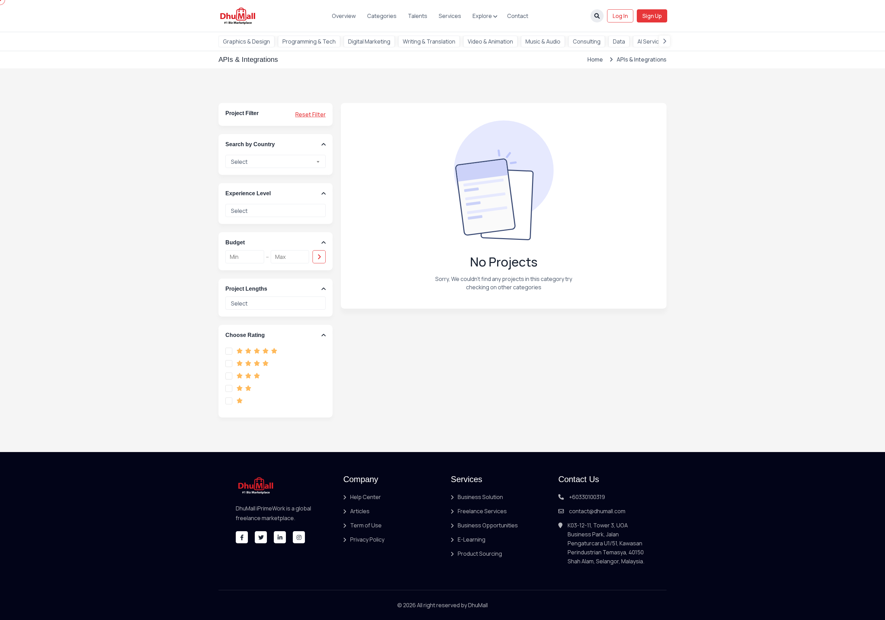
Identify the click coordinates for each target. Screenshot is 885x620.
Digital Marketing (369, 41)
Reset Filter (310, 114)
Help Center (365, 497)
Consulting (586, 41)
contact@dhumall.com (597, 511)
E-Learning (471, 539)
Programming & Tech (309, 41)
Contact (517, 16)
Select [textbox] (239, 162)
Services (450, 16)
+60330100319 (587, 497)
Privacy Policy (367, 539)
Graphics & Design (246, 41)
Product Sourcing (480, 553)
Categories (382, 16)
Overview (344, 16)
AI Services (651, 41)
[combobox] (275, 161)
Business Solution (480, 497)
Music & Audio (542, 41)
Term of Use (366, 525)
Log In (620, 16)
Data (619, 41)
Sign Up (652, 16)
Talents (417, 16)
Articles (360, 511)
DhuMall (478, 605)
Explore (482, 16)
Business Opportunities (488, 525)
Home (595, 59)
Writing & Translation (429, 41)
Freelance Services (482, 511)
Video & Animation (490, 41)
